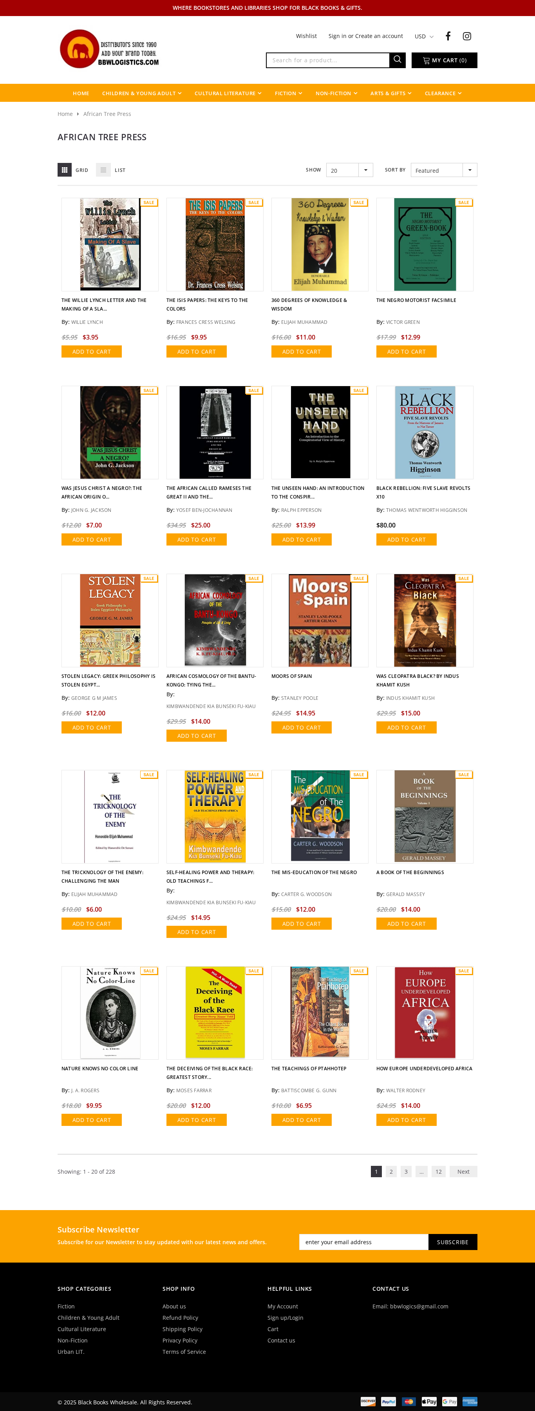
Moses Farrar (193, 1090)
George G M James (94, 698)
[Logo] (110, 48)
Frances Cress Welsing (205, 322)
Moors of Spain (291, 676)
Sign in (338, 36)
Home (65, 113)
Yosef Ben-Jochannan (204, 510)
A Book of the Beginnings (410, 872)
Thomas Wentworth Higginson (426, 510)
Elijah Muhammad (304, 322)
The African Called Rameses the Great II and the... (208, 492)
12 (439, 1171)
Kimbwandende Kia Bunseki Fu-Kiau (211, 706)
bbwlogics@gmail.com (419, 1306)
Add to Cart (91, 351)
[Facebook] (448, 35)
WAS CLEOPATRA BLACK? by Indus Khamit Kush (417, 680)
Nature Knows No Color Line (99, 1068)
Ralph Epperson (301, 510)
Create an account (379, 36)
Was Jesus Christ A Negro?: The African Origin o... (101, 492)
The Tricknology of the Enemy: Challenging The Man (102, 876)
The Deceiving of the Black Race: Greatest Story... (209, 1072)
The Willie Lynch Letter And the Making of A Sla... (103, 304)
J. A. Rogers (85, 1090)
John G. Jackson (91, 510)
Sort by (395, 169)
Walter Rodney (405, 1090)
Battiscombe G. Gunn (309, 1090)
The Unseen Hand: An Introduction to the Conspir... (318, 492)
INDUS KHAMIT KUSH (410, 698)
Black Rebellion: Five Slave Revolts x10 (423, 492)
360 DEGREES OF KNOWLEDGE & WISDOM (309, 304)
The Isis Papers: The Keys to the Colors (207, 304)
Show (313, 169)
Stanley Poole (299, 698)
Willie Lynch (87, 322)
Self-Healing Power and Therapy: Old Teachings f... (210, 876)
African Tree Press (107, 113)
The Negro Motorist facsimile (416, 300)
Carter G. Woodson (306, 894)
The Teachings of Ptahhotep (308, 1068)
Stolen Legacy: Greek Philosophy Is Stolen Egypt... (108, 680)
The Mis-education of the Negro (314, 872)
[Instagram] (467, 35)
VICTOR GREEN (403, 322)
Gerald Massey (405, 894)
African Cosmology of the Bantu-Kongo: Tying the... (211, 680)
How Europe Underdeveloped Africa (424, 1068)
